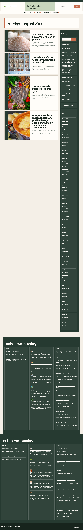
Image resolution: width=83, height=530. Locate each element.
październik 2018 (65, 256)
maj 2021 (64, 198)
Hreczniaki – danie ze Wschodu (63, 516)
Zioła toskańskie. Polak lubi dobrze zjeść (41, 89)
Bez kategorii (56, 12)
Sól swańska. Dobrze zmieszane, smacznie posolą (43, 37)
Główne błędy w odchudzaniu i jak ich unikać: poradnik (40, 461)
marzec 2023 (65, 158)
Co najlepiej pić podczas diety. (8, 464)
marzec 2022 (65, 179)
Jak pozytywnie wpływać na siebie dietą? (65, 473)
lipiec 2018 (64, 264)
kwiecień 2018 (65, 272)
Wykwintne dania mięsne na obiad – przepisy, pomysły (66, 376)
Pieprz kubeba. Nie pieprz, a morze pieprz (64, 379)
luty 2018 (64, 277)
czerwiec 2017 (65, 298)
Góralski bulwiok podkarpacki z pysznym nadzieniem (40, 450)
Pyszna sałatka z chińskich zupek (62, 406)
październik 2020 (65, 216)
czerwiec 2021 (65, 195)
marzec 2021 (65, 203)
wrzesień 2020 (65, 219)
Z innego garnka (47, 12)
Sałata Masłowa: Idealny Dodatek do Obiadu (64, 403)
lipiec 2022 (64, 174)
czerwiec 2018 (65, 267)
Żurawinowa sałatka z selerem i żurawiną (14, 367)
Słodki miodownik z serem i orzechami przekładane (67, 500)
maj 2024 (64, 147)
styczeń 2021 (65, 208)
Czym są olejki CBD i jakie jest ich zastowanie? (40, 353)
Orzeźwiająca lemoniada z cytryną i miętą (64, 382)
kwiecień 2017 (65, 304)
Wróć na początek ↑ (78, 527)
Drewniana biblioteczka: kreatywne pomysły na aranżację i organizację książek (69, 71)
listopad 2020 (65, 214)
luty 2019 (64, 245)
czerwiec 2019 (65, 240)
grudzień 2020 (65, 211)
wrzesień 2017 (65, 290)
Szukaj (77, 6)
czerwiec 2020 (65, 227)
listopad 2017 (65, 285)
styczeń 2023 (65, 163)
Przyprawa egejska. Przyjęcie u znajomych (65, 465)
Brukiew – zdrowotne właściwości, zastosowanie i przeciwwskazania (68, 81)
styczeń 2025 (65, 129)
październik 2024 (65, 137)
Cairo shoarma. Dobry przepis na (12, 351)
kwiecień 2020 (65, 232)
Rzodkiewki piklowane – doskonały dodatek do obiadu (67, 492)
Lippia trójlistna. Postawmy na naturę (63, 365)
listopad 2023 (65, 153)
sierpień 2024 (65, 142)
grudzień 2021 (65, 185)
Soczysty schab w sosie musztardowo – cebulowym (67, 476)
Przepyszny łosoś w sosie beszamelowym (14, 363)
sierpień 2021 (65, 190)
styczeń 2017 (65, 309)
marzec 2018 (65, 275)
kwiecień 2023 (65, 155)
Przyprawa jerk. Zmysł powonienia (62, 400)
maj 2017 (64, 301)
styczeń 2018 (65, 280)
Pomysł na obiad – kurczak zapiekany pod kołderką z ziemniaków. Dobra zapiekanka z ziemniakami (42, 121)
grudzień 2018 (65, 251)
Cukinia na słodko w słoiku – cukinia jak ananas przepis (68, 457)
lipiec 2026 (64, 113)
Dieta (26, 12)
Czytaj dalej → (35, 71)
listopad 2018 (65, 253)
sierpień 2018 (65, 261)
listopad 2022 (65, 169)
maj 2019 (64, 243)
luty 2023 (64, 161)
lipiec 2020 (64, 224)
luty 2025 (64, 126)
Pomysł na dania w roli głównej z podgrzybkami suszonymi (68, 510)
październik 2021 (65, 187)
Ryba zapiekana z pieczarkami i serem (64, 513)
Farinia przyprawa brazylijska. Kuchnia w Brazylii (66, 454)
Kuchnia (39, 12)
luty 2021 (64, 206)
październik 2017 (65, 288)
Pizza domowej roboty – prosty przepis (10, 456)
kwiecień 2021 (65, 200)
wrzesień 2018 (65, 259)
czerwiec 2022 (65, 177)
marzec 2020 (65, 235)
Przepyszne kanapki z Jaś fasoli (62, 414)
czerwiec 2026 (65, 116)
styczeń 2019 (65, 248)
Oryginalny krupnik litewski (62, 448)
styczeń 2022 (65, 182)
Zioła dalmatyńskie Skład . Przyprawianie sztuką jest (43, 60)
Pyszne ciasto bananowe (61, 422)
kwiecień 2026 (65, 118)
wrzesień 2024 (65, 139)
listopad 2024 (65, 134)
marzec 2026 (65, 121)
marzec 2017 (65, 306)
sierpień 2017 (65, 293)
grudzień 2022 (65, 166)
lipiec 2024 (64, 145)
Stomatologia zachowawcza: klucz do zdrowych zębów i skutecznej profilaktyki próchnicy (68, 61)
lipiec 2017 (64, 296)
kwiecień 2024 (65, 150)
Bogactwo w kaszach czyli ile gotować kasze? (66, 480)
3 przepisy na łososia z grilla (62, 451)
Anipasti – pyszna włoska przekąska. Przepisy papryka (68, 503)
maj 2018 (64, 269)
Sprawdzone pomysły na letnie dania (63, 373)
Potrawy (32, 12)
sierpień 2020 (65, 222)
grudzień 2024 (65, 132)
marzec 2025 (65, 124)
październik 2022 (65, 171)
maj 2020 (64, 230)
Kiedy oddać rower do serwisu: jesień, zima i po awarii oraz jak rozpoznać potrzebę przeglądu (68, 48)
